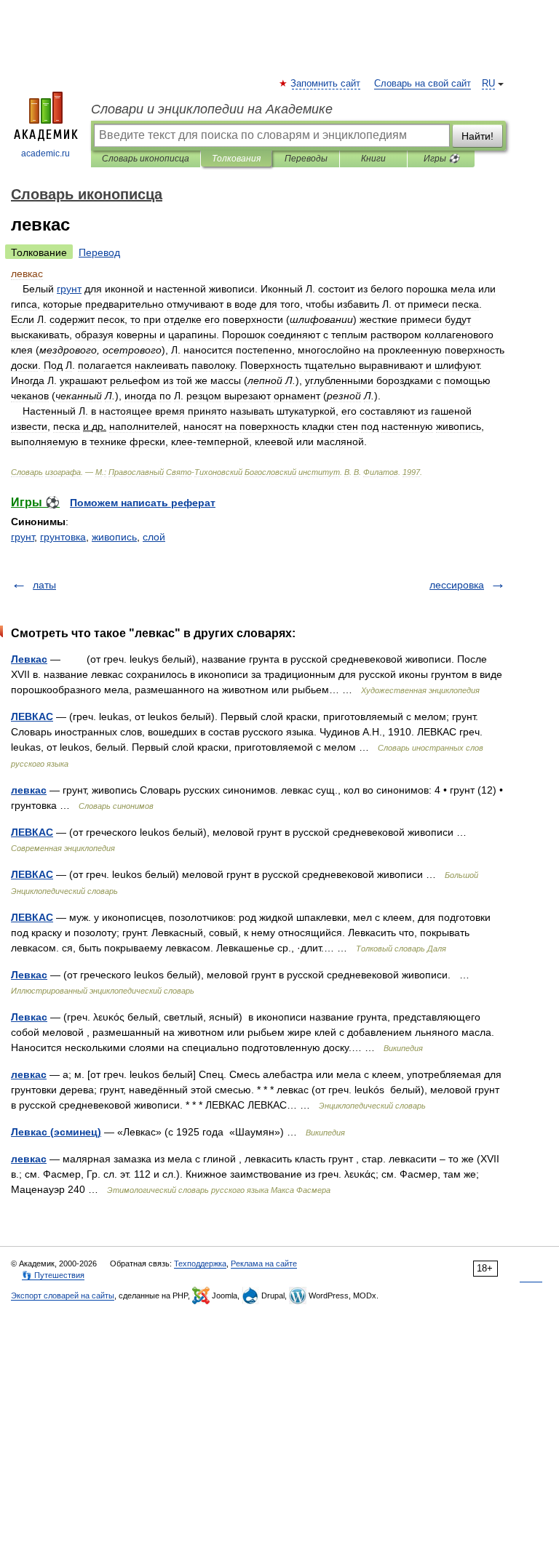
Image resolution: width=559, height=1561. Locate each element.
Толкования (236, 158)
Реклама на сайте (264, 1263)
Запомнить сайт (326, 84)
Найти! (477, 136)
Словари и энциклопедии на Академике (212, 109)
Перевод (99, 252)
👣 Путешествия (53, 1275)
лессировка (456, 585)
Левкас (29, 659)
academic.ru (45, 153)
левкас (29, 790)
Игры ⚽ (441, 158)
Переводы (306, 158)
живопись (114, 537)
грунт (22, 537)
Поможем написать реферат (142, 502)
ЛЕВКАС (32, 716)
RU (488, 84)
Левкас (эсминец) (56, 1132)
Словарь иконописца (145, 158)
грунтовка (63, 537)
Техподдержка (200, 1263)
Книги (373, 158)
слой (154, 537)
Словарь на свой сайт (422, 84)
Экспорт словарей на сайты (62, 1295)
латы (44, 585)
